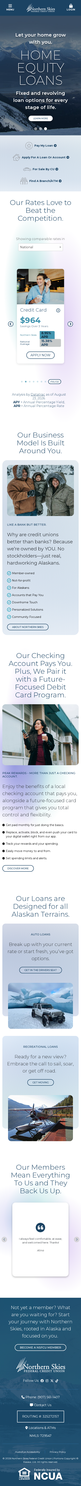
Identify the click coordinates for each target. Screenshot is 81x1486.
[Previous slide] (4, 1239)
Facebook (42, 1380)
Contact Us (42, 1405)
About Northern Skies (27, 627)
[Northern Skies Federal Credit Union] (40, 7)
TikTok (56, 1380)
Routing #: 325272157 (40, 1416)
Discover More (18, 868)
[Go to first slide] (76, 1239)
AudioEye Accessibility (27, 1451)
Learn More (40, 118)
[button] (71, 7)
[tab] (35, 128)
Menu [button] (10, 9)
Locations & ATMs (42, 1428)
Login (71, 9)
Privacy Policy (58, 1451)
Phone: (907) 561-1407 (43, 1397)
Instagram (47, 1380)
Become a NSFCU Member (40, 1347)
